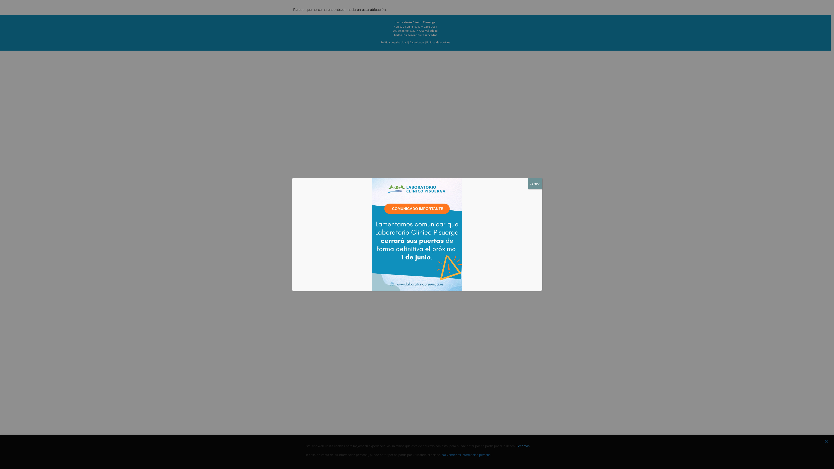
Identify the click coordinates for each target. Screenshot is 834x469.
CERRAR (535, 183)
